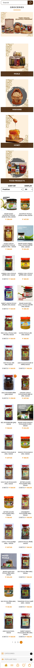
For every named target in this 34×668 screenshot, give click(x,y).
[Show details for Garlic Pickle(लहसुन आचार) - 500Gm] (9, 532)
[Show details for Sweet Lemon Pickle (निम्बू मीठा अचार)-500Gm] (9, 293)
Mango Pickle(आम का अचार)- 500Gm (8, 453)
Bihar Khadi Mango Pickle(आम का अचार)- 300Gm (25, 424)
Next (21, 642)
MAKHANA (17, 110)
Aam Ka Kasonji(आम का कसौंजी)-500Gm (25, 363)
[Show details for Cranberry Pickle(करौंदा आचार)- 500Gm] (25, 502)
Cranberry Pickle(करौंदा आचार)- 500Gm (25, 513)
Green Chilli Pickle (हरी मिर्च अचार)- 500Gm (8, 274)
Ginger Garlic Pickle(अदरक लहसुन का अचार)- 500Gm (25, 394)
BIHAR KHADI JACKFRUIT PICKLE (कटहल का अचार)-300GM (9, 215)
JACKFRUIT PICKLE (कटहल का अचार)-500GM (25, 214)
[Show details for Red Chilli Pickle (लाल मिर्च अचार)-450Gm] (9, 323)
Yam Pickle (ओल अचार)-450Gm (8, 363)
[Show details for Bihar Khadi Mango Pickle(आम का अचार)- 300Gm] (25, 412)
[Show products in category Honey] (17, 131)
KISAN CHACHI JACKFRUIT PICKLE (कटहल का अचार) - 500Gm (8, 245)
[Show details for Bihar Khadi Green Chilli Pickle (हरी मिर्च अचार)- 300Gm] (25, 233)
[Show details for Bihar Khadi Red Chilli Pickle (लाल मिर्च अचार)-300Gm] (25, 293)
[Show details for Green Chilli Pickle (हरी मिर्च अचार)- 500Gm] (9, 263)
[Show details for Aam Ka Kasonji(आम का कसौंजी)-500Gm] (25, 353)
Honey (17, 145)
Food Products (17, 181)
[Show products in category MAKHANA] (17, 95)
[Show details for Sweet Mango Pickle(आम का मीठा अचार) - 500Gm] (25, 621)
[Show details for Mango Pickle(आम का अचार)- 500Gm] (9, 442)
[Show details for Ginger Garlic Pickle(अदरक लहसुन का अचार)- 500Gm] (25, 382)
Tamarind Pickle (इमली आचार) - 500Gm (25, 602)
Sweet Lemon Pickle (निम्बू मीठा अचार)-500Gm (8, 304)
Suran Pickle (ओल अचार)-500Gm (25, 333)
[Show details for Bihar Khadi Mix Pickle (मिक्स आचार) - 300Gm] (9, 561)
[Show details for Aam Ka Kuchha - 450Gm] (9, 621)
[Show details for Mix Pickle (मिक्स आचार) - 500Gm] (25, 561)
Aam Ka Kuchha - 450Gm (9, 632)
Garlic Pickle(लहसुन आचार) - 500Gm (9, 542)
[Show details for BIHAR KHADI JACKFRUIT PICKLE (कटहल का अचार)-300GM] (9, 204)
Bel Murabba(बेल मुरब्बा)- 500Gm (8, 423)
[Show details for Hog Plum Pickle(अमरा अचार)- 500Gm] (9, 472)
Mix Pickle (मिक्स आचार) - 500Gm (25, 572)
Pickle (17, 74)
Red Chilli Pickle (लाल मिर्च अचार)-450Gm (8, 333)
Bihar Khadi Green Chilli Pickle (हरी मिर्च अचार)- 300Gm (25, 245)
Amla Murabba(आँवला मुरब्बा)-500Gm (9, 393)
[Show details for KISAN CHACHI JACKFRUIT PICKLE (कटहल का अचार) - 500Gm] (9, 233)
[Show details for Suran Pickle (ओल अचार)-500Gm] (25, 323)
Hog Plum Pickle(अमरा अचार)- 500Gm (9, 483)
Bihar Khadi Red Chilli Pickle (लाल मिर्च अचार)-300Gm (25, 305)
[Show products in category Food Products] (17, 167)
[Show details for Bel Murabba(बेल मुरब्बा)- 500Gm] (9, 412)
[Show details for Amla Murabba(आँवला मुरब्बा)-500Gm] (9, 382)
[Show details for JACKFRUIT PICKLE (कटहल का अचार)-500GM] (25, 204)
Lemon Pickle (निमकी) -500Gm (25, 542)
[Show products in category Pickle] (17, 60)
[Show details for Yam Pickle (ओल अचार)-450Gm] (9, 353)
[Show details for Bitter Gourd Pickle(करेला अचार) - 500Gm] (25, 472)
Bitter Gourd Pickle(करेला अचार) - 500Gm (25, 483)
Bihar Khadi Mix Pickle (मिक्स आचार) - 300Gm (8, 573)
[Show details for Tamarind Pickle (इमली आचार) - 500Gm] (25, 591)
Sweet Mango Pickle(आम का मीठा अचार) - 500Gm (25, 632)
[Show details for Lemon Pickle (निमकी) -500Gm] (25, 532)
